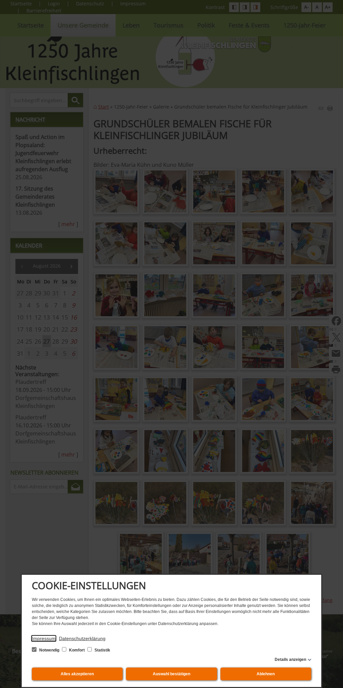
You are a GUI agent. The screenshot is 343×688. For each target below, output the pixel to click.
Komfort (77, 650)
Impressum (44, 638)
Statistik (101, 650)
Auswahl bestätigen (171, 674)
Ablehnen (266, 674)
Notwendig (49, 650)
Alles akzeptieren (77, 674)
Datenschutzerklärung (82, 638)
